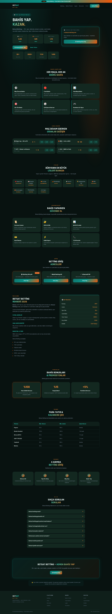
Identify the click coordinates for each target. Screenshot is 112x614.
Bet (16, 6)
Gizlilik (85, 603)
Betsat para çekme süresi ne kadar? (56, 536)
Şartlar (85, 605)
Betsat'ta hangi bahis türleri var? (56, 526)
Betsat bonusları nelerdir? (56, 531)
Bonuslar (81, 6)
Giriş (48, 600)
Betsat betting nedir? (56, 511)
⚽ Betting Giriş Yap (80, 41)
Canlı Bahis (68, 600)
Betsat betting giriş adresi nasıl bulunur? (56, 521)
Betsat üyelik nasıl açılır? (56, 545)
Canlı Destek (87, 600)
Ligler (75, 6)
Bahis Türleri (69, 6)
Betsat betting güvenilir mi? (56, 516)
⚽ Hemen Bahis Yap (20, 47)
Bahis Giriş (95, 6)
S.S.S (87, 6)
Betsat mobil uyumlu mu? (56, 540)
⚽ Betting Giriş (56, 572)
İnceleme (67, 605)
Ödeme (48, 605)
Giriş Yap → (27, 280)
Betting (62, 6)
